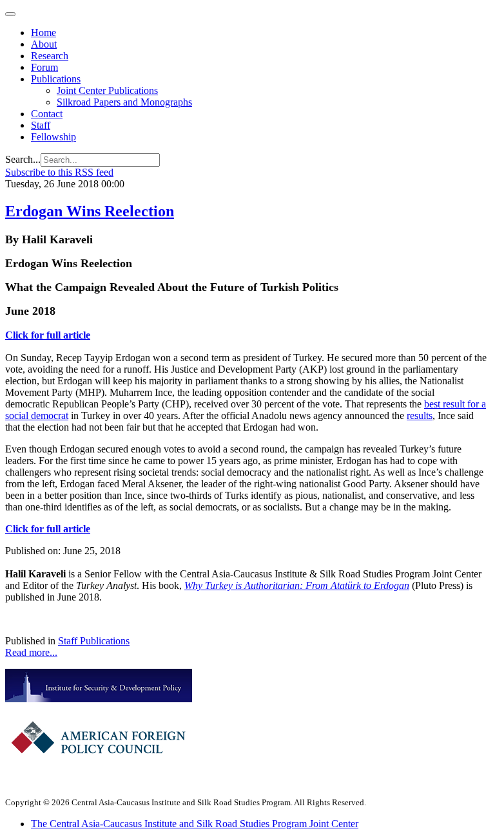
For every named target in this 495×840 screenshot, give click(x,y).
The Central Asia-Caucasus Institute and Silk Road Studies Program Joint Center (194, 823)
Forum (44, 67)
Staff (40, 125)
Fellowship (53, 136)
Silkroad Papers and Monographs (124, 102)
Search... (23, 159)
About (44, 44)
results (419, 415)
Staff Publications (94, 640)
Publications (56, 78)
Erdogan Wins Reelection (89, 211)
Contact (47, 113)
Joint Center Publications (107, 90)
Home (43, 32)
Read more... (31, 652)
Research (49, 55)
